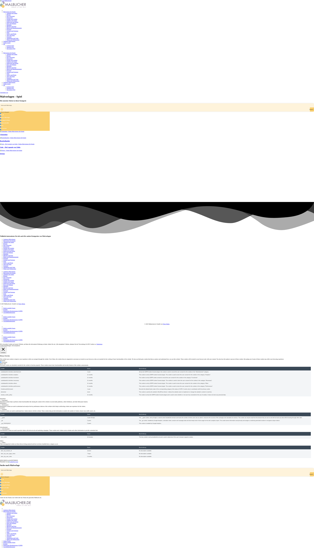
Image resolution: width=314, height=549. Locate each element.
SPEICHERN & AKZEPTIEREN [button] (9, 460)
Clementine (4, 134)
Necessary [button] (2, 360)
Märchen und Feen (11, 26)
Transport (9, 37)
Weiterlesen (99, 344)
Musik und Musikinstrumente (14, 28)
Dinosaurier (10, 17)
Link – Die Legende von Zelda (10, 147)
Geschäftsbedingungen (9, 312)
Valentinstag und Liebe (12, 38)
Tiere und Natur (11, 35)
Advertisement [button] (4, 427)
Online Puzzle (7, 541)
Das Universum (11, 16)
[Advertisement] (49, 167)
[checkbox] (8, 114)
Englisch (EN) (10, 45)
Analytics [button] (2, 408)
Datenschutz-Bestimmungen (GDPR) (13, 311)
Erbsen (2, 154)
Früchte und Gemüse (12, 19)
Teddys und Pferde (11, 34)
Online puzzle (6, 42)
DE (4, 44)
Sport (8, 32)
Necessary (4, 362)
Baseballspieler (5, 141)
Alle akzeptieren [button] (16, 345)
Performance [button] (3, 403)
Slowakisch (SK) (11, 48)
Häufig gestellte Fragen (9, 308)
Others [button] (1, 441)
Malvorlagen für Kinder (9, 12)
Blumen (9, 14)
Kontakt (5, 309)
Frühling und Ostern (12, 20)
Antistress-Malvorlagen (9, 41)
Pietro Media (21, 304)
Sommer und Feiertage (12, 31)
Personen (9, 29)
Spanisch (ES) (10, 47)
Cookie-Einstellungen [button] (5, 345)
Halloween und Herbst (12, 22)
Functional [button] (2, 398)
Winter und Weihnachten (13, 40)
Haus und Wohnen (11, 23)
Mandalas (9, 25)
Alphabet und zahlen (12, 13)
